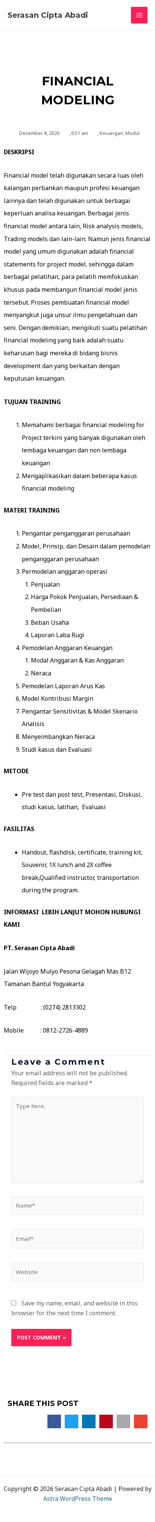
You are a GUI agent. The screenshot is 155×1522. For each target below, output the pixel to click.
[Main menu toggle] (139, 15)
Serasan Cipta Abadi (48, 15)
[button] (54, 1421)
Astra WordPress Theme (77, 1498)
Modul (132, 133)
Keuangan (111, 133)
